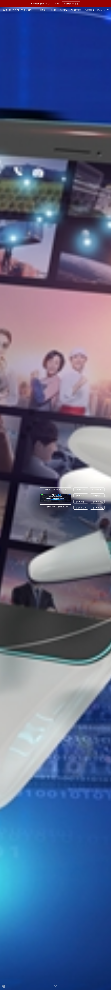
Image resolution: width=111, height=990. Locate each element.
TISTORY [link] (63, 10)
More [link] (99, 10)
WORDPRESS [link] (76, 10)
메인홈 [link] (42, 10)
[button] (108, 10)
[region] (55, 3)
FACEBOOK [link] (89, 10)
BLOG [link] (53, 10)
